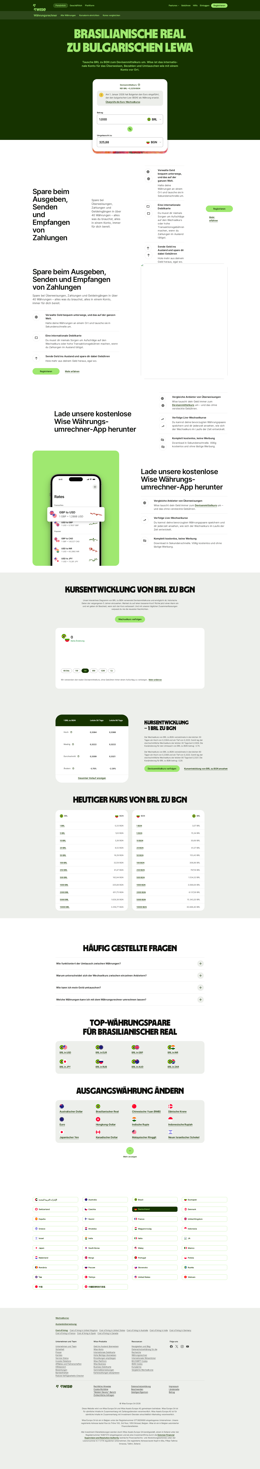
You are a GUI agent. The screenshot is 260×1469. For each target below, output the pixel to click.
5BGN (139, 833)
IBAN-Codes (137, 1364)
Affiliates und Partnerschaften (68, 1364)
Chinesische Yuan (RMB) (146, 1111)
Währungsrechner (139, 1355)
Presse (58, 1352)
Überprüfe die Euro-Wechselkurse (123, 102)
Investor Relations (63, 1361)
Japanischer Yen (69, 1137)
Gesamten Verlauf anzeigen (92, 778)
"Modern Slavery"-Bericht (105, 1392)
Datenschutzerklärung (141, 1386)
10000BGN (141, 907)
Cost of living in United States (112, 1330)
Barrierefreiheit (62, 1373)
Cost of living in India (159, 1330)
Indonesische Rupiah (180, 1124)
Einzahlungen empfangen (105, 1358)
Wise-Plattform (100, 1361)
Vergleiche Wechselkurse (142, 1370)
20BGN (139, 848)
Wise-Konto (98, 1349)
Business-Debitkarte (102, 1367)
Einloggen (204, 5)
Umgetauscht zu (104, 135)
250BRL (63, 870)
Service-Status (62, 1358)
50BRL (63, 855)
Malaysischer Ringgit (144, 1137)
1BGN (139, 825)
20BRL (63, 848)
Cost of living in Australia (137, 1330)
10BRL (63, 840)
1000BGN (140, 885)
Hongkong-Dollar (106, 1124)
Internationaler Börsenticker (144, 1358)
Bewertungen (61, 1370)
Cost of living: (62, 1330)
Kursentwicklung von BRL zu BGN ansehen (206, 768)
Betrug (172, 1392)
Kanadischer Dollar (107, 1137)
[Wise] (40, 5)
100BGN (140, 862)
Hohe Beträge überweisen (105, 1355)
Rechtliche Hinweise (102, 1386)
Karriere (59, 1355)
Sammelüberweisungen (104, 1370)
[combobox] (154, 119)
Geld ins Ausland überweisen (106, 1346)
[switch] (130, 129)
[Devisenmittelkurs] (139, 85)
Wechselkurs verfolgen (130, 619)
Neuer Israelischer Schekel (184, 1137)
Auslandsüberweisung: (66, 1324)
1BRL (62, 825)
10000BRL (64, 907)
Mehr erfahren (211, 219)
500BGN (140, 877)
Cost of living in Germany (180, 1330)
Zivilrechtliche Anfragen (104, 1395)
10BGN (139, 840)
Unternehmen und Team (66, 1346)
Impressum (173, 1386)
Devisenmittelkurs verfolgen (162, 768)
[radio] (66, 671)
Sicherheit (60, 1349)
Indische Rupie (140, 1124)
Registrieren (219, 5)
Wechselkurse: (62, 1318)
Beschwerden (137, 1389)
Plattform (89, 5)
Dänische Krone (177, 1111)
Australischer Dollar (71, 1111)
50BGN (139, 855)
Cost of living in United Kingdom (84, 1330)
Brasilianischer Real (107, 1111)
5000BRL (64, 899)
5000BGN (141, 899)
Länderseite (174, 1389)
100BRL (63, 862)
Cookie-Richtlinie (101, 1389)
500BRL (63, 877)
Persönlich (61, 5)
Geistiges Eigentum (139, 1392)
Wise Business (100, 1364)
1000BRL (64, 885)
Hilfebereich (61, 1367)
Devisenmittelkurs (183, 405)
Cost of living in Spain (86, 1333)
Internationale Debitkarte (104, 1352)
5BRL (62, 833)
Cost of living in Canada (108, 1333)
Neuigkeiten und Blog (141, 1346)
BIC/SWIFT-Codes (139, 1361)
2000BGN (141, 892)
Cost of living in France (65, 1333)
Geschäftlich (76, 5)
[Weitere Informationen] (71, 732)
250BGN (140, 870)
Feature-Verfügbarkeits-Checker (70, 1375)
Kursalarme (136, 1367)
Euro (62, 1124)
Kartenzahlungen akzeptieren (106, 1373)
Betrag (100, 112)
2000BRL (64, 892)
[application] (81, 655)
